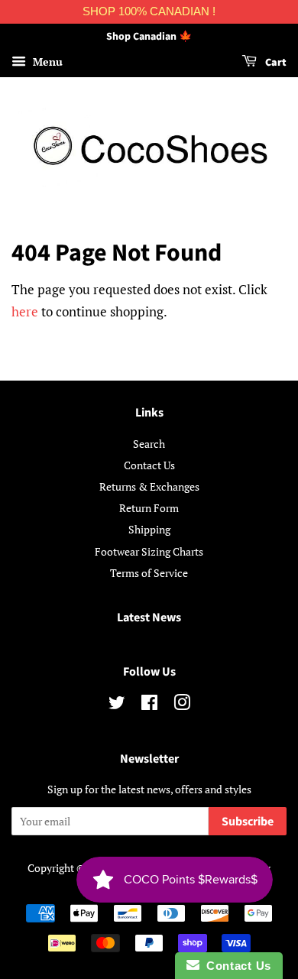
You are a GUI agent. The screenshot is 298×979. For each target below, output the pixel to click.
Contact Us (149, 465)
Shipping (149, 529)
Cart (275, 62)
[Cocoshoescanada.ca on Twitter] (117, 705)
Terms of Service (149, 573)
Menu (46, 61)
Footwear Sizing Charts (149, 551)
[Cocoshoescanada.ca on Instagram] (181, 705)
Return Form (149, 508)
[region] (149, 12)
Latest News (149, 617)
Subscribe (248, 821)
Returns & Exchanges (149, 486)
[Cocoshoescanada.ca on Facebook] (149, 705)
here (24, 311)
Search (149, 443)
